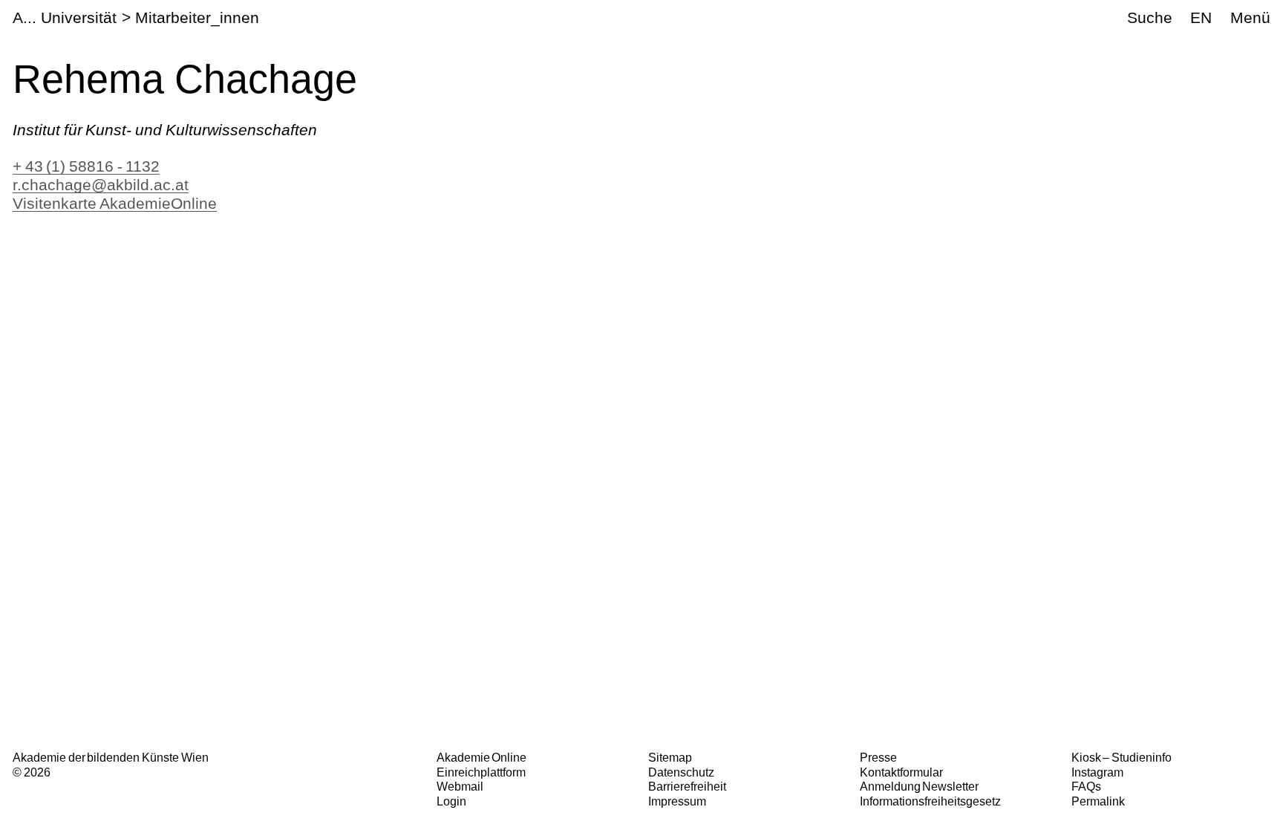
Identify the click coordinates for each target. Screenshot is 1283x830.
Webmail (460, 786)
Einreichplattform (481, 772)
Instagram (1097, 772)
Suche (1149, 17)
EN (1201, 17)
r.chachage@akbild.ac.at (101, 184)
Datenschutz (681, 772)
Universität (79, 17)
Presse (878, 757)
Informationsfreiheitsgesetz (930, 801)
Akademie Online (482, 757)
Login (451, 801)
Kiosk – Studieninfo (1121, 757)
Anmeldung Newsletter (919, 786)
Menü (1250, 17)
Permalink (1098, 801)
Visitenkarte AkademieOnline (115, 203)
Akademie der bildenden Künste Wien (110, 757)
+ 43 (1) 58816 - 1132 (86, 166)
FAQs (1086, 786)
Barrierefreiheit (687, 786)
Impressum (677, 801)
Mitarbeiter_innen (197, 17)
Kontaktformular (901, 772)
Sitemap (670, 757)
